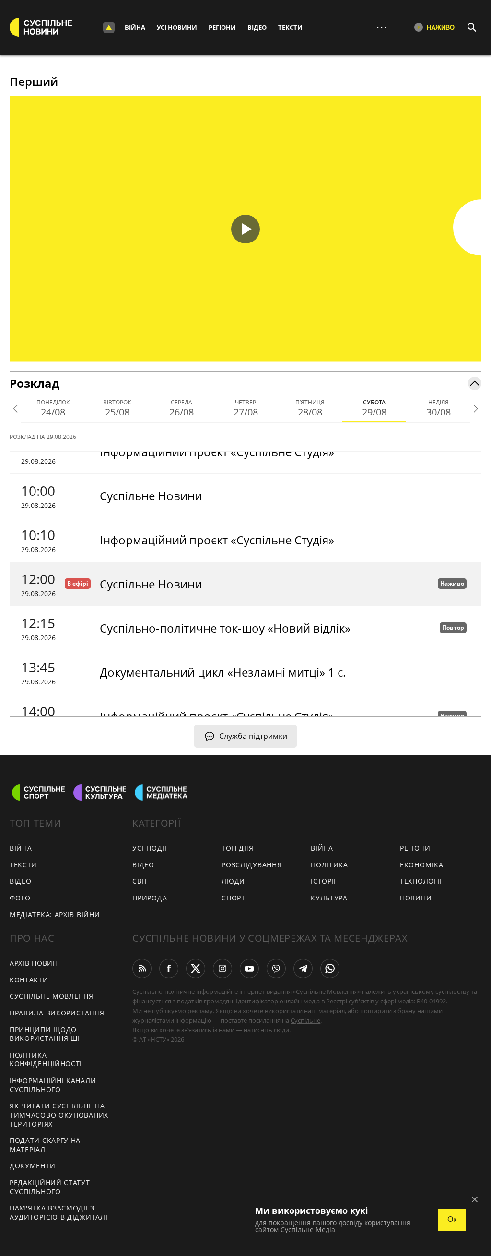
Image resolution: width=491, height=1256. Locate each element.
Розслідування (251, 864)
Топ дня (238, 848)
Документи (32, 1165)
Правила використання (57, 1012)
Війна (135, 27)
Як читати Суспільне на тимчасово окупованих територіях (59, 1114)
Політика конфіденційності (46, 1059)
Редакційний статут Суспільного (50, 1187)
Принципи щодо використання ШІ (45, 1034)
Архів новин (34, 963)
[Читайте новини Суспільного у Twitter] (195, 968)
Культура (329, 897)
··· (381, 27)
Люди (233, 881)
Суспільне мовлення (52, 996)
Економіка (421, 864)
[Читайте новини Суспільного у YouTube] (249, 968)
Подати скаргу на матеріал (45, 1145)
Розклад (34, 383)
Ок (451, 1219)
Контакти (29, 979)
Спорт (234, 897)
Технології (421, 881)
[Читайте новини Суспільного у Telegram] (303, 968)
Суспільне (305, 1020)
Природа (149, 897)
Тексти (290, 27)
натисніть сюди (266, 1030)
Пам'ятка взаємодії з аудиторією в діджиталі (58, 1212)
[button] (245, 229)
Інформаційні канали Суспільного (53, 1085)
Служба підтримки (253, 736)
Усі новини (177, 27)
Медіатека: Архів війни (55, 914)
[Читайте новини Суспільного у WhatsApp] (329, 968)
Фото (20, 897)
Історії (323, 881)
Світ (140, 881)
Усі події (149, 848)
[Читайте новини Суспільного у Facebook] (168, 968)
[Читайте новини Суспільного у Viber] (276, 968)
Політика (329, 864)
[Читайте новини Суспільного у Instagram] (222, 968)
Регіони (222, 27)
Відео (257, 27)
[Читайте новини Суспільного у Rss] (142, 968)
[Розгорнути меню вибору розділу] (109, 27)
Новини (416, 897)
